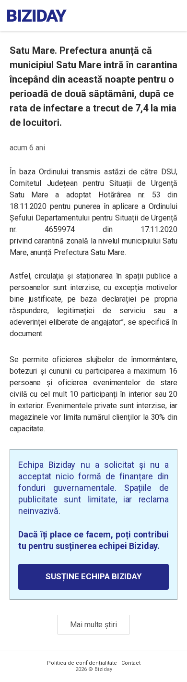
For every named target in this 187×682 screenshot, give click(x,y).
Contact (130, 663)
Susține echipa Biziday (93, 576)
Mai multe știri (93, 624)
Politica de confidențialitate (82, 663)
